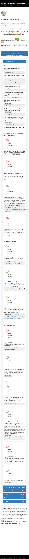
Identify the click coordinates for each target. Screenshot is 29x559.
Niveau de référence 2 (22, 45)
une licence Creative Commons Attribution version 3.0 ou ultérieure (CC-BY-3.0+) (14, 510)
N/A (7, 337)
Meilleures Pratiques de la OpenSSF (9, 4)
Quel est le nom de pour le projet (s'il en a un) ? (14, 119)
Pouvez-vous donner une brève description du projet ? (14, 76)
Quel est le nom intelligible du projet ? (12, 68)
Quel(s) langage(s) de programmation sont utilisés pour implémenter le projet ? (13, 109)
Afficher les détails (8, 70)
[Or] (2, 42)
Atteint (7, 143)
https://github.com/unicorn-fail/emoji (12, 90)
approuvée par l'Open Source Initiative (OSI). (14, 284)
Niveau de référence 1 (13, 45)
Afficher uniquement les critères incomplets (14, 55)
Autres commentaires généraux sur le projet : (14, 127)
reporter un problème (13, 558)
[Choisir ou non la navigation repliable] (26, 3)
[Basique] (17, 39)
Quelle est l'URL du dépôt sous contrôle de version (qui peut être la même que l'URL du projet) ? (14, 94)
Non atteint (7, 145)
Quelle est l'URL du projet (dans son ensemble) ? (12, 87)
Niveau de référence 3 (5, 47)
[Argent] (22, 40)
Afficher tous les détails (14, 53)
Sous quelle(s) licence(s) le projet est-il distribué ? (12, 101)
